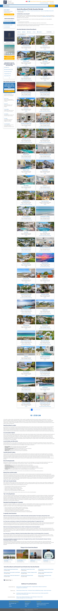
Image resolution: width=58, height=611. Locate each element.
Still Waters (26, 76)
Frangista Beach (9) (7, 73)
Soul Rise (26, 232)
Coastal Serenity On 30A (26, 294)
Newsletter (27, 604)
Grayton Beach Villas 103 (45, 123)
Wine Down (26, 107)
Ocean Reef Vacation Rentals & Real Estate (26, 80)
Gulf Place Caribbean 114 (45, 247)
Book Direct (10, 56)
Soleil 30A (45, 76)
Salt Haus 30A (26, 278)
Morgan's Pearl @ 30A (45, 356)
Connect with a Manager (9, 14)
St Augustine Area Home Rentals (21, 587)
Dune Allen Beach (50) (8, 71)
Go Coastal (45, 61)
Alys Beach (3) (6, 67)
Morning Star (45, 325)
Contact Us (36, 609)
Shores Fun (45, 45)
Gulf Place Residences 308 (45, 154)
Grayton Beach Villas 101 (45, 403)
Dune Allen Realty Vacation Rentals (26, 95)
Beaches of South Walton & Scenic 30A (47, 10)
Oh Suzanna (45, 387)
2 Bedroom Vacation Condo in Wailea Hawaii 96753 (39, 593)
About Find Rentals (23, 609)
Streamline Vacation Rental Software (43, 603)
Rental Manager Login (12, 603)
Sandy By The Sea (26, 138)
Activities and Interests (8, 93)
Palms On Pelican (26, 263)
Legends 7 (45, 185)
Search (9, 91)
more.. (38, 606)
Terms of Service (30, 609)
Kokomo (26, 356)
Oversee (26, 49)
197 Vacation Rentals (9, 58)
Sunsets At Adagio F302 (26, 123)
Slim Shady (26, 185)
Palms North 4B (45, 263)
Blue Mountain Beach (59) (8, 69)
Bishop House (26, 154)
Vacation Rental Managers (9, 20)
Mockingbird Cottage (45, 216)
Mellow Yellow (26, 170)
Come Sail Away (26, 45)
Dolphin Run (45, 278)
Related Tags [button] (8, 580)
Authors (10, 606)
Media (10, 604)
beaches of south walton (47, 16)
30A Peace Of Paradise (26, 92)
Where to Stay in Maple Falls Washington (23, 596)
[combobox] (25, 6)
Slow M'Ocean (26, 371)
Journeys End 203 (26, 387)
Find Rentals (19, 10)
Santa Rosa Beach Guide (8, 24)
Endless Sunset (45, 107)
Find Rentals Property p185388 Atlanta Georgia (35, 590)
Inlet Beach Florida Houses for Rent (27, 575)
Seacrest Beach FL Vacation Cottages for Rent (29, 572)
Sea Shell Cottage (45, 294)
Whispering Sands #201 (26, 247)
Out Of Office (45, 170)
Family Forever (26, 61)
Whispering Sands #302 (45, 92)
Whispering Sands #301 (45, 371)
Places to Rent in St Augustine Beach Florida (23, 586)
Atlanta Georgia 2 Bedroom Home (21, 590)
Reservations (27, 603)
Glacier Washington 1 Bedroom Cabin (36, 596)
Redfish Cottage (45, 138)
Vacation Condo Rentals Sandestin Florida (45, 572)
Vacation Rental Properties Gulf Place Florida (45, 569)
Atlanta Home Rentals (47, 590)
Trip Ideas (5, 118)
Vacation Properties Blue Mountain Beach (11, 569)
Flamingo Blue (26, 325)
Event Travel (6, 98)
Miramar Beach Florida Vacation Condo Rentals (12, 572)
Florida (28, 10)
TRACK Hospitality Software (41, 604)
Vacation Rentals (7, 22)
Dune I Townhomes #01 (26, 340)
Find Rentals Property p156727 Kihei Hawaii (23, 593)
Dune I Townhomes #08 (26, 309)
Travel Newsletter (7, 123)
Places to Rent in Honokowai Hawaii (22, 594)
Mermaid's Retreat (45, 340)
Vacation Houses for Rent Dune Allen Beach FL (12, 575)
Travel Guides (6, 109)
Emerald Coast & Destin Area (35, 10)
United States (24, 10)
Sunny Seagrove (26, 216)
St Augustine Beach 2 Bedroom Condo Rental (39, 586)
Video (26, 606)
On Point (45, 232)
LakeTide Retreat (45, 201)
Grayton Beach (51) (7, 75)
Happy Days (45, 309)
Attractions (6, 103)
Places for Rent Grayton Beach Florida (44, 575)
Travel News (6, 113)
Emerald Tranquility (26, 403)
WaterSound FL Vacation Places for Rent (28, 569)
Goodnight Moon (26, 201)
